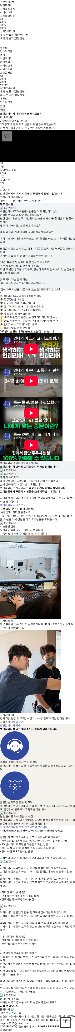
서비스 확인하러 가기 (12, 721)
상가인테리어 (7, 31)
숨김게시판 (6, 1030)
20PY (3, 22)
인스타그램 (6, 51)
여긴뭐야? (6, 1)
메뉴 (2, 109)
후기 (2, 54)
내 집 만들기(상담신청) (13, 34)
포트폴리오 (6, 15)
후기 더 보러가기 (9, 477)
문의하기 (5, 1009)
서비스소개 (6, 8)
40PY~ (4, 28)
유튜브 (4, 47)
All (1, 19)
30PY (3, 25)
